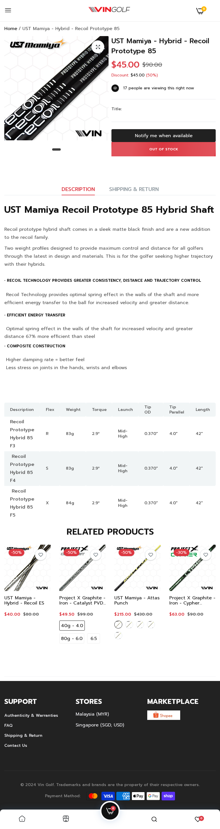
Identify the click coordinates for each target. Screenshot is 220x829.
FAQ (8, 725)
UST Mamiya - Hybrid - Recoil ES (24, 600)
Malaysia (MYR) (92, 714)
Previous (18, 602)
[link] (40, 554)
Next (201, 602)
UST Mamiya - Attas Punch (137, 600)
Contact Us (15, 746)
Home (10, 28)
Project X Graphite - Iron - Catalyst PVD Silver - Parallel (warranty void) (82, 600)
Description (78, 189)
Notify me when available (163, 135)
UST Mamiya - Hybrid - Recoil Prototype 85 (160, 46)
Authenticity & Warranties (31, 715)
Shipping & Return (134, 189)
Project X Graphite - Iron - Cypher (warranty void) (192, 600)
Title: (116, 109)
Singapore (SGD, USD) (100, 725)
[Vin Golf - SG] (109, 11)
